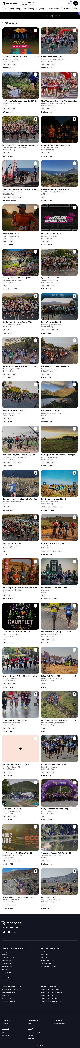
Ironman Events (7, 1004)
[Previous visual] (6, 85)
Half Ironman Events (8, 1001)
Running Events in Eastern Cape (51, 1001)
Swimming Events (7, 963)
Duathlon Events (7, 978)
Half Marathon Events (48, 960)
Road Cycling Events (8, 957)
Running (4, 952)
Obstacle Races (7, 960)
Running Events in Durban (49, 995)
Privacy (30, 1035)
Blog (29, 1023)
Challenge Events (7, 998)
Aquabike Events (7, 975)
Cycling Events (7, 972)
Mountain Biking (7, 966)
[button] (45, 3)
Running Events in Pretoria (50, 998)
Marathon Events (46, 963)
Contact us (5, 1035)
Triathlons (5, 954)
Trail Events (5, 969)
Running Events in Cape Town (51, 989)
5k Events (44, 954)
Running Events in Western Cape (52, 1004)
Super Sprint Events (8, 992)
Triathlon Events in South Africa (12, 989)
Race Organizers (60, 1023)
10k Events (44, 957)
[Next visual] (35, 85)
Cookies (31, 1038)
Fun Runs (44, 952)
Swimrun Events (7, 981)
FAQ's (4, 1032)
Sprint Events (6, 995)
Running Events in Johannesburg (52, 992)
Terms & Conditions (34, 1032)
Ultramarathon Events (48, 966)
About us (5, 1023)
